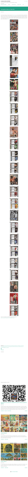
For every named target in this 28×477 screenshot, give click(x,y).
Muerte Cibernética (3, 347)
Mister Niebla (20, 346)
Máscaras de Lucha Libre (7, 346)
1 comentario (6, 439)
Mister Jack (16, 346)
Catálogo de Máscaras (7, 345)
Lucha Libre (2, 346)
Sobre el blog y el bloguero (3, 4)
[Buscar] (25, 1)
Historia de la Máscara (20, 345)
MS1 (22, 346)
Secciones (9, 4)
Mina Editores (13, 346)
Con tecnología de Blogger (14, 471)
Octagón (7, 347)
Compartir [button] (2, 439)
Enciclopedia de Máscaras (13, 345)
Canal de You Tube (14, 4)
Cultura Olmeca (4, 461)
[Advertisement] (14, 375)
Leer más (26, 439)
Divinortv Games (19, 4)
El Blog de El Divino (5, 1)
